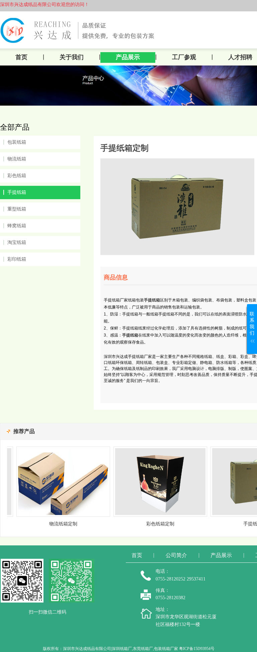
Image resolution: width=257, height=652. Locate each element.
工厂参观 (184, 57)
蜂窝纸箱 (16, 225)
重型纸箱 (16, 209)
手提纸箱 (16, 192)
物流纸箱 (16, 158)
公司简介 (176, 555)
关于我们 (72, 57)
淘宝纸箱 (16, 242)
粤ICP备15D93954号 (197, 648)
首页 (21, 57)
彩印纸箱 (16, 259)
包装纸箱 (16, 142)
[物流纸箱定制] (56, 448)
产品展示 (128, 57)
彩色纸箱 (16, 175)
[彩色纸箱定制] (153, 448)
